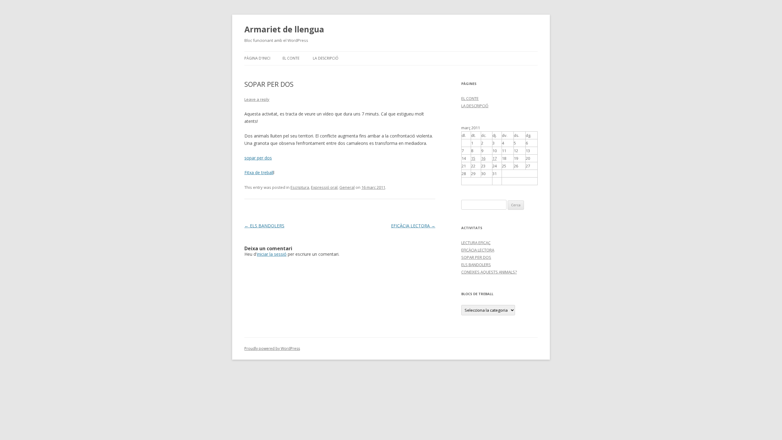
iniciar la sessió (272, 254)
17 (494, 158)
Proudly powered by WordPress (272, 348)
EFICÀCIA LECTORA (413, 226)
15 (473, 158)
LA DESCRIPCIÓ (325, 58)
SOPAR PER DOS (476, 257)
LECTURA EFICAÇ (476, 242)
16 (483, 158)
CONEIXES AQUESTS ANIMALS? (489, 272)
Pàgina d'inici (257, 58)
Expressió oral (324, 187)
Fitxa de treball (258, 172)
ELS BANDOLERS (264, 226)
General (347, 187)
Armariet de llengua (284, 29)
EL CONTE (291, 58)
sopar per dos (258, 158)
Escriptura (300, 187)
